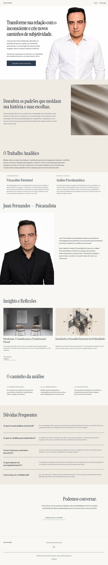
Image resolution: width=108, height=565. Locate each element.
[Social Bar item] (54, 547)
